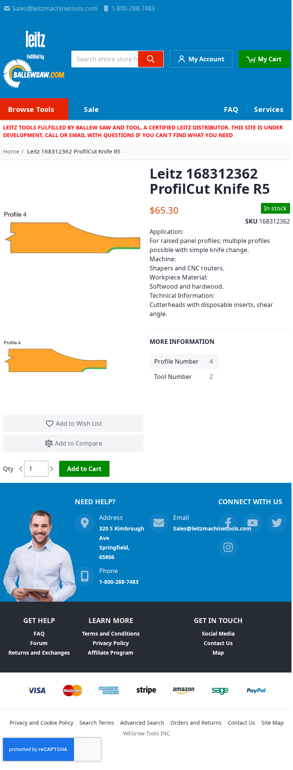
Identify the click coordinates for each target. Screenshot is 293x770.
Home (11, 151)
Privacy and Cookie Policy (41, 722)
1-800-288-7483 (133, 8)
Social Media (218, 633)
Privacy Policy (111, 643)
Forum (39, 643)
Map (218, 652)
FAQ (39, 633)
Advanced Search (142, 722)
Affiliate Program (111, 652)
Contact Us (218, 643)
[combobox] (117, 59)
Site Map (272, 722)
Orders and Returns (196, 722)
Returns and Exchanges (39, 652)
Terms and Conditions (111, 633)
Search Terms (96, 722)
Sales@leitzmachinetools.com (55, 8)
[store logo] (34, 59)
